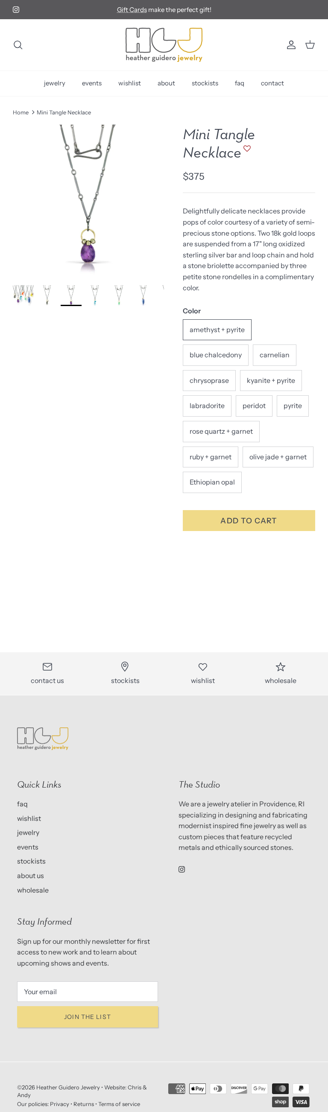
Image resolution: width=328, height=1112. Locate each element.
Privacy (59, 1103)
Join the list (87, 1017)
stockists (205, 83)
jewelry (54, 83)
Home (21, 112)
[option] (88, 200)
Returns (83, 1103)
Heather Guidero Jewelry (68, 1087)
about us (30, 875)
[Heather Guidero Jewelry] (164, 45)
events (92, 83)
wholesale (33, 890)
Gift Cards (132, 10)
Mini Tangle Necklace (64, 112)
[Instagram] (16, 9)
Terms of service (119, 1103)
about (166, 83)
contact (272, 83)
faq (239, 83)
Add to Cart (249, 520)
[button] (246, 152)
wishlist (129, 83)
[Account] (289, 45)
